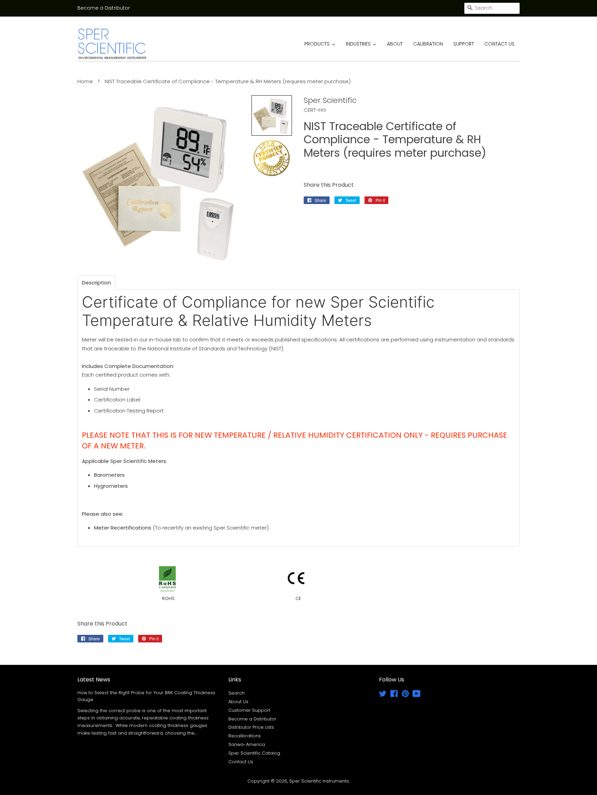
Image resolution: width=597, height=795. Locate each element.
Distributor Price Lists (251, 727)
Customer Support (249, 710)
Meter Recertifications (122, 527)
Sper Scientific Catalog (254, 753)
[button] (272, 115)
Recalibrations (244, 736)
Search (236, 693)
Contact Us (240, 762)
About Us (238, 702)
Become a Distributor (103, 7)
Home (85, 81)
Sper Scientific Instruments (319, 781)
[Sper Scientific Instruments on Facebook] (394, 695)
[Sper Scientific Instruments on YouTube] (416, 695)
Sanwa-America (246, 744)
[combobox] (492, 8)
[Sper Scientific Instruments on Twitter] (383, 695)
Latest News (93, 679)
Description (96, 282)
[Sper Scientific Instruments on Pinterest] (405, 695)
